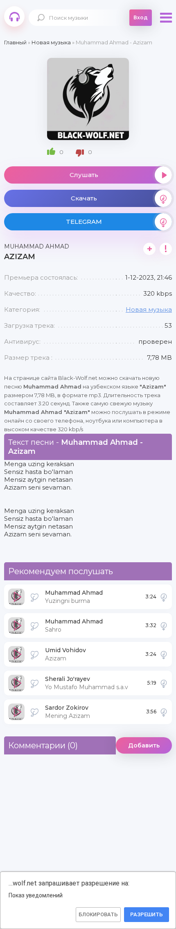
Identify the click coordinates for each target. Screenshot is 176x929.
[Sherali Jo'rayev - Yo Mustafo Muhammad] (164, 683)
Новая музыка (149, 309)
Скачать (84, 198)
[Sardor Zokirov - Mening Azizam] (164, 712)
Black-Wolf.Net (14, 16)
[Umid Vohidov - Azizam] (164, 654)
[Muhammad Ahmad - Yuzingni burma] (164, 597)
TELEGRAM (84, 221)
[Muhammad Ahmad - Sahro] (164, 625)
